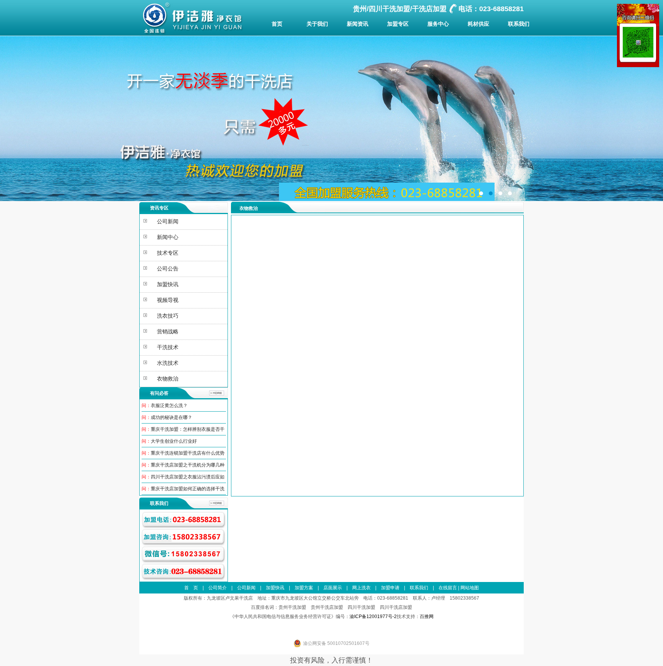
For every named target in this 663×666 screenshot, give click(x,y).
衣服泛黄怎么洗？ (169, 405)
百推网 (427, 616)
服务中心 (438, 24)
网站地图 (469, 587)
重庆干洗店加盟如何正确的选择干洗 (187, 488)
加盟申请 (390, 587)
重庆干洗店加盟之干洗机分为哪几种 (187, 465)
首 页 (191, 587)
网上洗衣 (361, 587)
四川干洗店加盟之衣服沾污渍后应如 (187, 477)
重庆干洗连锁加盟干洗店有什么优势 (187, 453)
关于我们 (317, 24)
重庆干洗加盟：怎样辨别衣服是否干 (187, 429)
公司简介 (217, 587)
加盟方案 (304, 587)
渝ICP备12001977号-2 (373, 616)
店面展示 (332, 587)
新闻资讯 (357, 24)
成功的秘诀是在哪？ (171, 417)
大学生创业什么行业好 (174, 441)
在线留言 (448, 587)
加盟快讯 (275, 587)
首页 (277, 24)
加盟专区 (398, 24)
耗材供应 (478, 24)
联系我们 (518, 24)
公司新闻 (246, 587)
